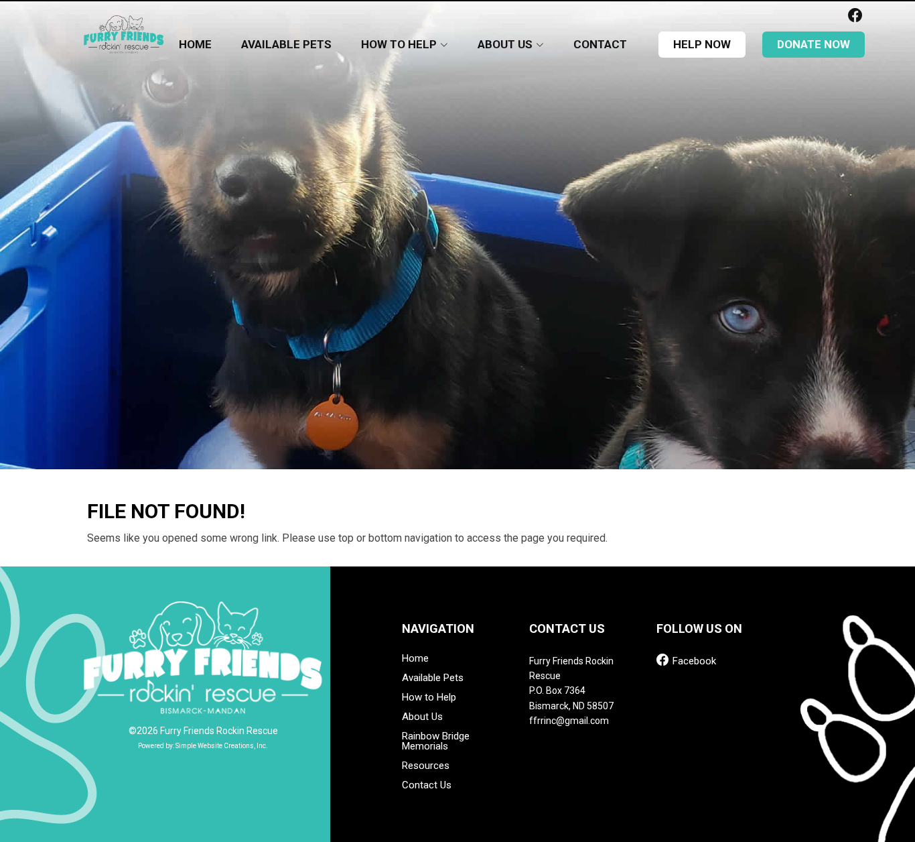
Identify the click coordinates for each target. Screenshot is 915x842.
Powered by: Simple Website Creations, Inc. (203, 745)
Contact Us (426, 785)
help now (702, 44)
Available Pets (286, 44)
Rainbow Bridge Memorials (436, 741)
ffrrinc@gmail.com (569, 720)
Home (195, 44)
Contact (600, 44)
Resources (425, 766)
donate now (813, 44)
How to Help (429, 698)
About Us (422, 717)
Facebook (693, 660)
